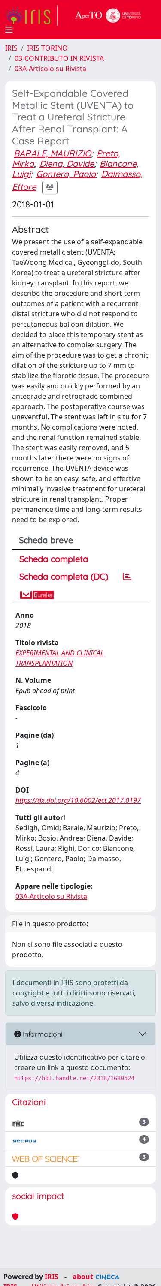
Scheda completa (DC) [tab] (63, 576)
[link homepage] (31, 15)
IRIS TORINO (47, 48)
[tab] (127, 577)
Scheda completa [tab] (53, 558)
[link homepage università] (108, 15)
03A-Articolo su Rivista (50, 68)
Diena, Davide (66, 163)
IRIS (11, 48)
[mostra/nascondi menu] (9, 30)
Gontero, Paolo (66, 173)
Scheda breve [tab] (46, 540)
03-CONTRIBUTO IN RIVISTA (59, 58)
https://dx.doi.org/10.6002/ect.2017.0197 (78, 800)
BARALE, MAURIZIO (52, 153)
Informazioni (41, 1034)
